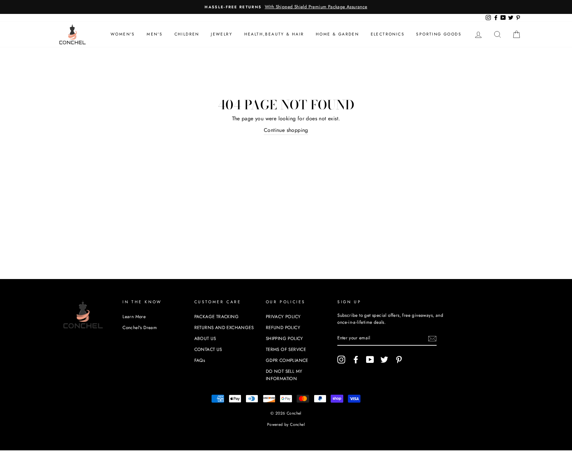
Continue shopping (286, 130)
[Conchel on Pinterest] (399, 360)
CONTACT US (208, 349)
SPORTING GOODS (438, 34)
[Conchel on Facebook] (356, 360)
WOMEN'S (123, 34)
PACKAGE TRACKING (216, 316)
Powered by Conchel (286, 424)
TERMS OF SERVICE (286, 349)
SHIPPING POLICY (284, 338)
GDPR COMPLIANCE (287, 360)
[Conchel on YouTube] (370, 360)
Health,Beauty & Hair (274, 34)
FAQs (199, 360)
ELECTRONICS (388, 34)
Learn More (134, 316)
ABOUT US (205, 338)
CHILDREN (186, 34)
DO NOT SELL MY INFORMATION (284, 375)
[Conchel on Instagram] (341, 360)
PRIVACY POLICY (283, 316)
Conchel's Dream (139, 327)
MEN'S (155, 34)
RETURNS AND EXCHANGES (224, 327)
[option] (286, 7)
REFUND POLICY (283, 327)
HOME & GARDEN (337, 34)
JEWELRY (221, 34)
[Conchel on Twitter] (384, 360)
